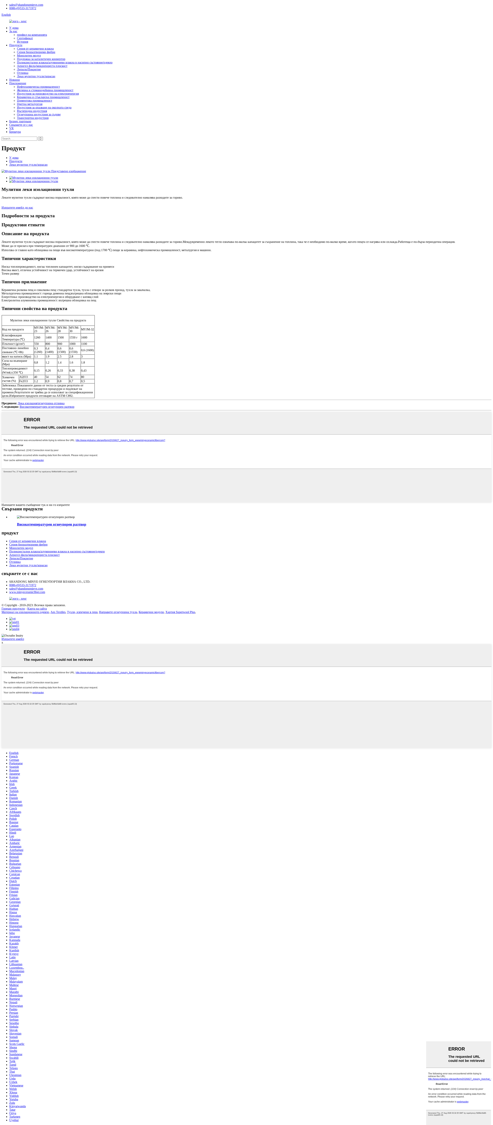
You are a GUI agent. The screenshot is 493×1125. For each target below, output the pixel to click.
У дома (13, 27)
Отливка (22, 72)
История (22, 41)
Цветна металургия (29, 104)
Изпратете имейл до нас (17, 207)
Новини (14, 79)
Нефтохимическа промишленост (38, 86)
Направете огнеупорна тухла (118, 612)
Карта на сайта (37, 608)
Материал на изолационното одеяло (25, 612)
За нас (13, 31)
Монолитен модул (29, 55)
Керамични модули (151, 612)
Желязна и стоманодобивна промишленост (45, 90)
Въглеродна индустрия (32, 111)
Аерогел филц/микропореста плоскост (42, 66)
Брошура (15, 131)
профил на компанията (32, 34)
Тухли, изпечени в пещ (82, 612)
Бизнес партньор (20, 121)
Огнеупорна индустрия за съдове (39, 114)
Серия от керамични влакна (35, 48)
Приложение (17, 83)
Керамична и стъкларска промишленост (43, 97)
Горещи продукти (13, 608)
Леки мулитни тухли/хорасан (36, 76)
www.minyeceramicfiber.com (27, 592)
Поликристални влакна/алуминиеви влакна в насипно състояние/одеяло (64, 62)
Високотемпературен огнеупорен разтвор (47, 406)
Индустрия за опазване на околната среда (44, 107)
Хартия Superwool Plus (180, 612)
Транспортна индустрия (33, 118)
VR (11, 128)
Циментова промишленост (34, 100)
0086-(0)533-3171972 (22, 8)
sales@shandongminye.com (26, 4)
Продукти (15, 45)
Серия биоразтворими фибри (36, 52)
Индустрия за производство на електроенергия (48, 93)
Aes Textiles (57, 612)
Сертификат (25, 38)
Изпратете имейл (13, 639)
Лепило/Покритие (29, 69)
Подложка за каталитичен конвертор (41, 59)
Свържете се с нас (21, 124)
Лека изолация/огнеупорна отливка (41, 403)
